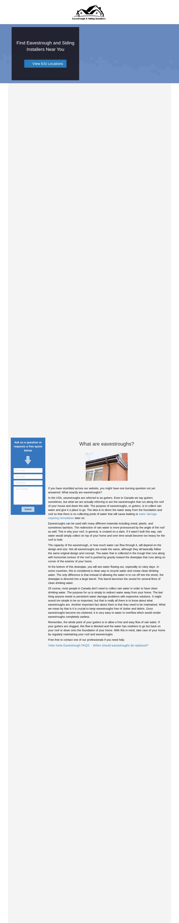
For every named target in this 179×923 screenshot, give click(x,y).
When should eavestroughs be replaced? (120, 645)
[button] (28, 509)
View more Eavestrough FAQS (69, 645)
